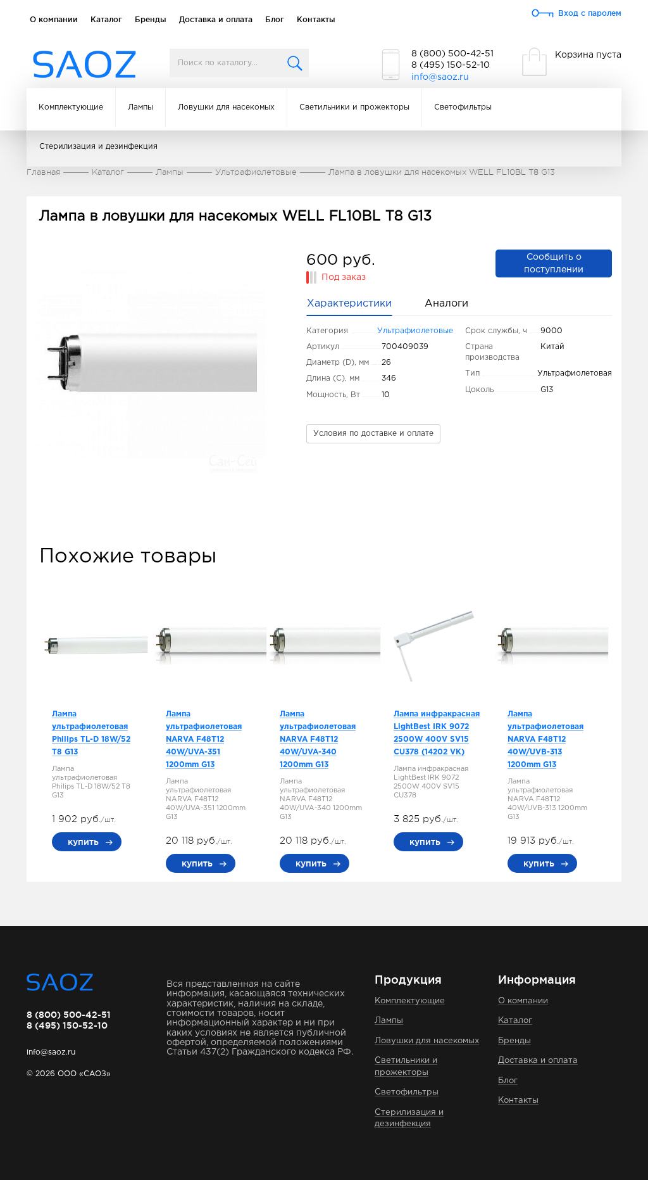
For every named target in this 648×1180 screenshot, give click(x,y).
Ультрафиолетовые (415, 330)
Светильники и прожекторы (354, 107)
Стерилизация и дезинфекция (98, 146)
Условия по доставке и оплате (373, 433)
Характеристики (349, 303)
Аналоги (446, 303)
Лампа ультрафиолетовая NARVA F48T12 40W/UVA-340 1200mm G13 (318, 739)
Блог (274, 19)
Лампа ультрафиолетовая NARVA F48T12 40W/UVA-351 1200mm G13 (204, 739)
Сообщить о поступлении (553, 263)
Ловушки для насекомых (226, 107)
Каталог (106, 19)
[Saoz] (84, 65)
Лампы (140, 107)
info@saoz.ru (440, 77)
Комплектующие (71, 107)
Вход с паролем (589, 13)
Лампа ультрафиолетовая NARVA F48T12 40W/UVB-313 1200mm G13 (545, 739)
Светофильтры (463, 107)
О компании (54, 19)
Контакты (316, 19)
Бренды (150, 19)
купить (83, 842)
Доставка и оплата (215, 19)
